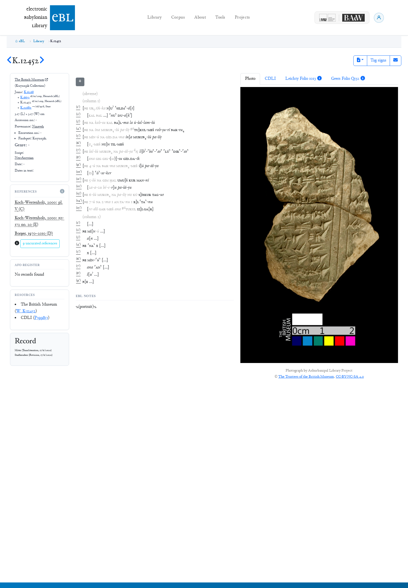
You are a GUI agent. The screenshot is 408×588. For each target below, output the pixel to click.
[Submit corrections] (395, 60)
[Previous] (9, 61)
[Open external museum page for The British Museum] (46, 80)
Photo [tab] (250, 79)
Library (154, 18)
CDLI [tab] (270, 79)
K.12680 (25, 108)
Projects (242, 18)
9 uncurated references (40, 243)
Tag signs (378, 60)
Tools (220, 18)
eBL (22, 41)
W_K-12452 (26, 311)
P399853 (41, 318)
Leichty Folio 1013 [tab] (300, 79)
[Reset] (272, 95)
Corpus (178, 18)
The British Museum (29, 80)
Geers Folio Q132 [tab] (345, 79)
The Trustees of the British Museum (306, 376)
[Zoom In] (249, 95)
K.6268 (29, 92)
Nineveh (38, 126)
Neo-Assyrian (24, 158)
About (200, 18)
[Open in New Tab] (293, 95)
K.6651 (24, 97)
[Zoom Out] (260, 95)
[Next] (41, 61)
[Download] (282, 95)
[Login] (379, 18)
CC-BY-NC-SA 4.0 (350, 376)
